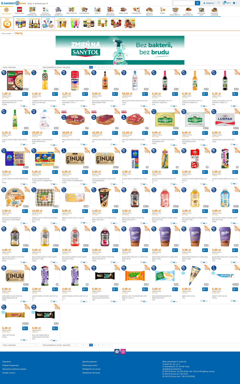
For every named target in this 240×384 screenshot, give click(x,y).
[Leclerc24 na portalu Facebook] (117, 351)
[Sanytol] (120, 50)
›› (110, 67)
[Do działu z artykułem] (24, 106)
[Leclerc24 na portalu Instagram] (123, 351)
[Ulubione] (21, 106)
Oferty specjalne (7, 33)
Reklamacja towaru (90, 365)
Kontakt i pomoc (8, 373)
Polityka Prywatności (10, 365)
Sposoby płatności (89, 362)
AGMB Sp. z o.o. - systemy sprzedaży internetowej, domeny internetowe (57, 383)
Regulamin (6, 362)
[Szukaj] (197, 3)
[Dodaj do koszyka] (25, 94)
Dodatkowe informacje (91, 373)
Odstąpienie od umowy (91, 369)
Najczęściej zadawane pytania (14, 369)
